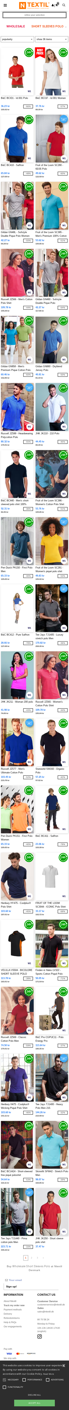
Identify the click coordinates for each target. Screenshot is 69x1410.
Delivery (8, 1314)
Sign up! (11, 1286)
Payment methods (13, 1309)
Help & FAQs (10, 1322)
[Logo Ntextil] (34, 5)
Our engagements (13, 1326)
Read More (48, 1374)
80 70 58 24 (43, 1319)
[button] (53, 5)
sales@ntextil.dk (45, 1311)
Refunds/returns (12, 1318)
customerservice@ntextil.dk (51, 1304)
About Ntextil (10, 1301)
